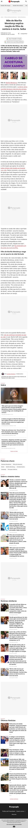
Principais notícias (12, 469)
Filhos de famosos (17, 464)
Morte (2, 467)
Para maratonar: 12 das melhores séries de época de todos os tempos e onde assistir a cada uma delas (17, 752)
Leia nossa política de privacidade (14, 824)
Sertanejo (3, 469)
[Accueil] (14, 1)
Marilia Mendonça (21, 17)
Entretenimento (21, 467)
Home (2, 17)
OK (14, 826)
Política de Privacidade (8, 811)
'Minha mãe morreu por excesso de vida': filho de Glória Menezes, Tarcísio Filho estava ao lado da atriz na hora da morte (18, 516)
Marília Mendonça (11, 83)
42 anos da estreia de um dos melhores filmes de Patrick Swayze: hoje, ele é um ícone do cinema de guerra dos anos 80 (18, 777)
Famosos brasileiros (6, 464)
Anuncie (14, 814)
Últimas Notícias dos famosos (10, 17)
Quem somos (20, 811)
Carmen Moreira (11, 374)
